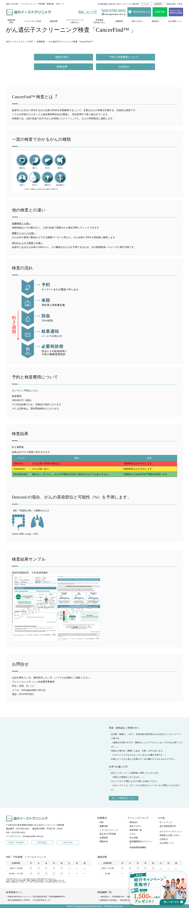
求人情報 (133, 838)
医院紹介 (133, 822)
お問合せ (124, 66)
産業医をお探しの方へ (170, 835)
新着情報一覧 (135, 830)
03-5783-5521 (115, 10)
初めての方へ (135, 826)
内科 (102, 822)
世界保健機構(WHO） (57, 897)
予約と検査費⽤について (124, 57)
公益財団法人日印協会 (108, 900)
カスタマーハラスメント (171, 831)
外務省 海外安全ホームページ (19, 897)
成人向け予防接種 (108, 834)
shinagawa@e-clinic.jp (115, 14)
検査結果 (62, 66)
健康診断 (104, 826)
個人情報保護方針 (168, 826)
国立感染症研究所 (40, 897)
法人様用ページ (167, 843)
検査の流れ (62, 57)
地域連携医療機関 (137, 847)
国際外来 (104, 841)
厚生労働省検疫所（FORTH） (19, 900)
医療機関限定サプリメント (140, 842)
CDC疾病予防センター (42, 900)
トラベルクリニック (109, 830)
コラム (132, 834)
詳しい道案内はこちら (123, 798)
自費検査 (41, 41)
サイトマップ (166, 822)
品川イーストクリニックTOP (19, 41)
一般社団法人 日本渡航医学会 (111, 897)
